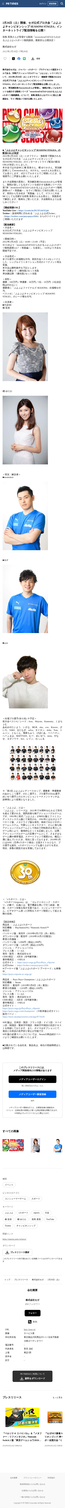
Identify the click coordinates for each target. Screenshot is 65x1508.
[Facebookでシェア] (18, 58)
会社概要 (13, 1477)
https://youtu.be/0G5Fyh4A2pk (33, 210)
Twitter (8, 1226)
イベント (9, 1185)
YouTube (50, 1219)
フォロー (32, 1313)
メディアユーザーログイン (32, 1079)
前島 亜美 (36, 1219)
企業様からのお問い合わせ (32, 1490)
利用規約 (51, 1477)
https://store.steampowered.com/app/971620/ (24, 1017)
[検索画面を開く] (62, 3)
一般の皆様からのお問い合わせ (32, 1497)
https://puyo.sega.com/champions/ (19, 1011)
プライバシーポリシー (32, 1477)
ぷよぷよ (9, 1213)
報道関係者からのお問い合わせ (32, 1484)
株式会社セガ (38, 1279)
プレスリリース (21, 1279)
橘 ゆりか (21, 1219)
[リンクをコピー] (38, 58)
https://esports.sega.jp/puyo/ (14, 1239)
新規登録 (52, 3)
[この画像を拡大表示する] (13, 1145)
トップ (7, 1279)
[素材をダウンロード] (32, 58)
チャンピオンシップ (26, 1226)
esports (36, 1213)
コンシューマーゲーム (15, 1199)
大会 (47, 1213)
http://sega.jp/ (30, 1329)
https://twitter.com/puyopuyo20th (21, 216)
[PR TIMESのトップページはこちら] (12, 3)
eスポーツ (23, 1213)
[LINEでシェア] (24, 58)
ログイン (43, 3)
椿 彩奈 (8, 1219)
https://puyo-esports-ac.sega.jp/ (17, 974)
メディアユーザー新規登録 (32, 1094)
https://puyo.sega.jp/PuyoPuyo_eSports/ (36, 962)
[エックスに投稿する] (13, 58)
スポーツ (35, 1199)
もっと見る (57, 1397)
